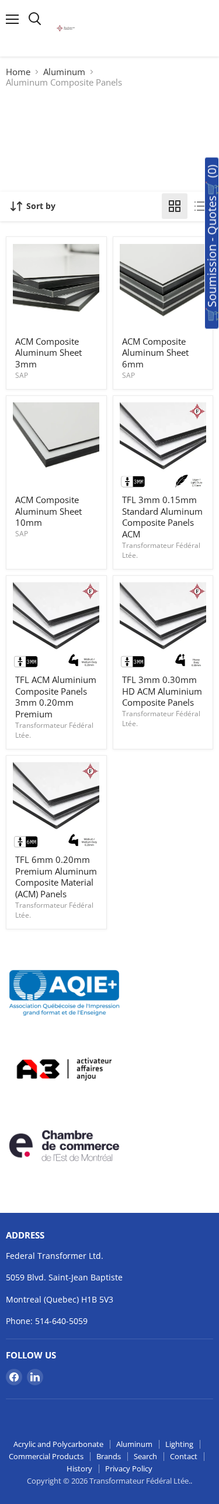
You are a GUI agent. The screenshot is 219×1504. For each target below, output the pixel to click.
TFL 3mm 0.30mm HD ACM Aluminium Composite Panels (162, 691)
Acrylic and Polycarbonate (58, 1444)
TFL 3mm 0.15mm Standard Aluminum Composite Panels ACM (162, 517)
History (79, 1468)
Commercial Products (46, 1456)
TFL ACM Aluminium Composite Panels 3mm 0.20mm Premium (55, 697)
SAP (21, 375)
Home (18, 72)
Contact (183, 1456)
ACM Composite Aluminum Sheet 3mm (48, 352)
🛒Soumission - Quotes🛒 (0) (211, 243)
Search (145, 1456)
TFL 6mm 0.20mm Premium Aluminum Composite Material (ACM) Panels (56, 877)
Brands (108, 1456)
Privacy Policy (128, 1468)
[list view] (200, 206)
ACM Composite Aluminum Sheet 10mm (48, 511)
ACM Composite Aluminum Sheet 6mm (155, 352)
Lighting (179, 1444)
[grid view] (174, 206)
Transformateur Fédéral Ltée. (161, 550)
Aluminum (64, 72)
